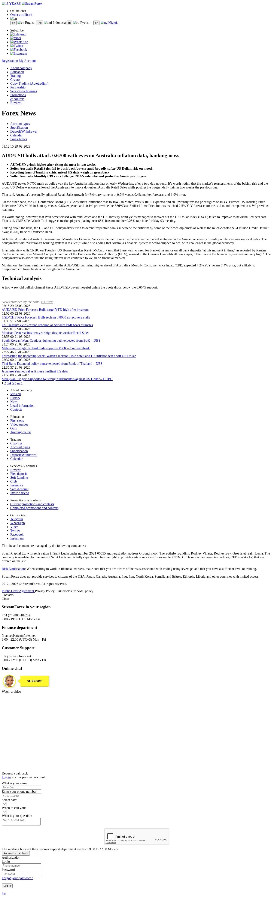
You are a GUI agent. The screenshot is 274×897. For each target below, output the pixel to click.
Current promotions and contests (32, 504)
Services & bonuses (23, 91)
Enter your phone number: (19, 791)
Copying (16, 443)
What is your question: (17, 816)
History (15, 398)
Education (17, 72)
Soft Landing (19, 477)
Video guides (19, 424)
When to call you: (14, 808)
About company (21, 68)
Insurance (16, 485)
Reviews (16, 103)
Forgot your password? (17, 878)
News (14, 402)
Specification (19, 127)
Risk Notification (13, 569)
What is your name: (15, 783)
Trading (15, 76)
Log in (6, 777)
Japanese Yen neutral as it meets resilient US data (35, 371)
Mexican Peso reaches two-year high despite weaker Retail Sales (45, 333)
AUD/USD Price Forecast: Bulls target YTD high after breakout (45, 309)
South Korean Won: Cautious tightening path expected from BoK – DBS (51, 340)
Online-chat (18, 11)
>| (22, 383)
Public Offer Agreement (18, 591)
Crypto (15, 79)
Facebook (17, 534)
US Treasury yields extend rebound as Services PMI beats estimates (47, 325)
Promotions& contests (18, 97)
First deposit (18, 473)
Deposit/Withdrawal (23, 131)
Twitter (15, 530)
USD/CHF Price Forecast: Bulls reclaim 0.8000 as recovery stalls (46, 317)
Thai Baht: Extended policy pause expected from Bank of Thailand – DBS (52, 363)
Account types (20, 124)
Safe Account (19, 489)
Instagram (17, 538)
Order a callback (21, 14)
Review (15, 470)
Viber (14, 527)
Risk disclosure (66, 591)
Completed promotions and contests (34, 508)
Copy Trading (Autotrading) (29, 83)
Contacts (16, 409)
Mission (15, 394)
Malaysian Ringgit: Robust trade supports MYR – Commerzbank (46, 348)
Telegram (16, 519)
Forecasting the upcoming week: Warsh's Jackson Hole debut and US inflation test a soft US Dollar (69, 356)
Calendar (16, 135)
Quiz (13, 428)
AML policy (85, 591)
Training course (20, 432)
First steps (17, 420)
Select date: (9, 800)
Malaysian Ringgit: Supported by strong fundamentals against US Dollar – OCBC (57, 379)
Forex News (18, 139)
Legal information (22, 405)
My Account (27, 61)
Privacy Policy (45, 591)
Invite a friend (19, 493)
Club (13, 481)
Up (4, 893)
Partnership (17, 87)
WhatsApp (17, 523)
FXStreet (47, 302)
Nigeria (112, 22)
